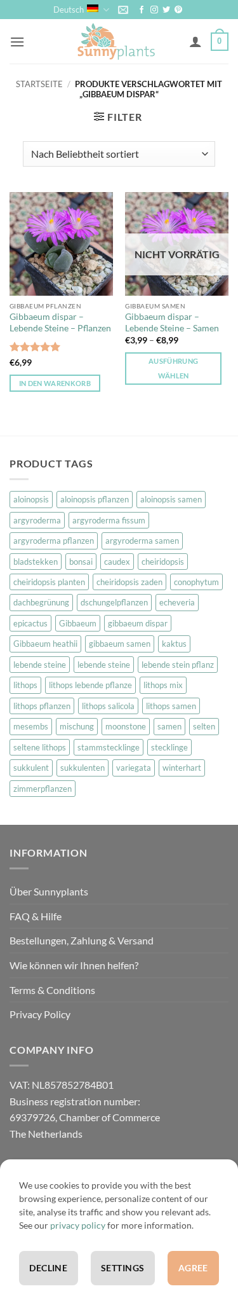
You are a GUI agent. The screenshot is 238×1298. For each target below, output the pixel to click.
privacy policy (77, 1225)
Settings (122, 1267)
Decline (48, 1267)
